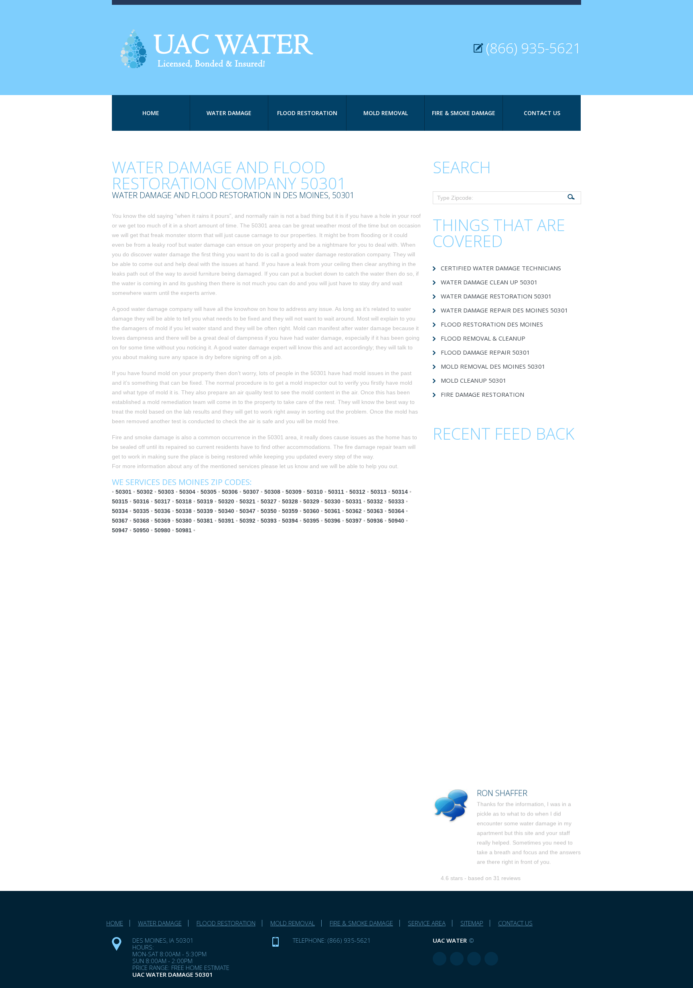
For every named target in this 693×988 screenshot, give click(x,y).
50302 (145, 492)
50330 (332, 501)
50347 (247, 511)
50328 (290, 501)
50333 (396, 501)
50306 (230, 492)
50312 (357, 492)
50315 (120, 501)
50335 (141, 511)
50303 (166, 492)
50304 (187, 492)
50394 (290, 520)
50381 (205, 520)
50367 (120, 520)
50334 (120, 511)
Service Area (427, 923)
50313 (379, 492)
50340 (226, 511)
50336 (162, 511)
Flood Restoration (307, 113)
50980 (162, 530)
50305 (209, 492)
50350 (269, 511)
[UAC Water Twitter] (474, 959)
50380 (184, 520)
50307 (251, 492)
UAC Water (450, 940)
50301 (124, 492)
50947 (120, 530)
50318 (184, 501)
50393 (269, 520)
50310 (315, 492)
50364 (396, 511)
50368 (141, 520)
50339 (205, 511)
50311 (336, 492)
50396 (332, 520)
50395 (311, 520)
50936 (375, 520)
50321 (247, 501)
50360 (311, 511)
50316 (141, 501)
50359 (290, 511)
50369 (162, 520)
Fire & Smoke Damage (463, 113)
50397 (354, 520)
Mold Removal (385, 113)
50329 (311, 501)
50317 (162, 501)
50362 (354, 511)
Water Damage (229, 113)
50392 (247, 520)
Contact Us (542, 113)
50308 (272, 492)
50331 (354, 501)
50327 (269, 501)
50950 (141, 530)
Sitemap (471, 923)
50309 (294, 492)
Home (150, 113)
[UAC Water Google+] (491, 959)
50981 (184, 530)
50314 (400, 492)
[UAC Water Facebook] (439, 959)
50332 (375, 501)
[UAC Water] (222, 37)
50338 (184, 511)
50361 (332, 511)
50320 (226, 501)
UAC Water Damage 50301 (172, 974)
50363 (375, 511)
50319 (205, 501)
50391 (226, 520)
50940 (396, 520)
